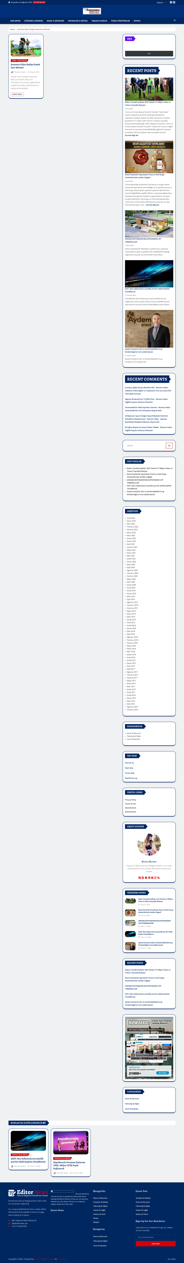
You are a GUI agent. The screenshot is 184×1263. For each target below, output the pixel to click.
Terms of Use (130, 804)
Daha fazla (17, 94)
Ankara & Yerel (99, 1214)
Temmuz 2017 (132, 675)
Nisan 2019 (131, 614)
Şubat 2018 (131, 654)
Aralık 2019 (131, 590)
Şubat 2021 (131, 558)
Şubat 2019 (131, 619)
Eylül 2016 (131, 704)
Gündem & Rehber (33, 20)
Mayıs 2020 (131, 579)
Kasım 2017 (131, 663)
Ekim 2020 (131, 564)
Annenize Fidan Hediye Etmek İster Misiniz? (33, 29)
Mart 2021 (131, 556)
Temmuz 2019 (132, 605)
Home (12, 29)
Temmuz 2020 (132, 573)
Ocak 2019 (131, 622)
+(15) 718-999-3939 (19, 1226)
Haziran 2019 (132, 608)
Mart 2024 (131, 524)
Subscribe (156, 1243)
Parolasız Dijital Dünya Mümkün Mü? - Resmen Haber (146, 387)
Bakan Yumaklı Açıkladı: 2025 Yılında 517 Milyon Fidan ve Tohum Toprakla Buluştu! (155, 900)
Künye (137, 20)
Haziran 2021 (132, 547)
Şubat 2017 (131, 689)
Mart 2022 (131, 535)
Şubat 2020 (131, 585)
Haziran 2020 (132, 576)
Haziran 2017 (132, 678)
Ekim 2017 (131, 666)
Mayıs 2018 (131, 646)
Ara (129, 38)
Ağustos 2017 (132, 672)
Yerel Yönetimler (120, 20)
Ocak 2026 (131, 518)
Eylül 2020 (131, 567)
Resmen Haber (20, 72)
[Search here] (175, 20)
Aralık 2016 (131, 695)
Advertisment (130, 808)
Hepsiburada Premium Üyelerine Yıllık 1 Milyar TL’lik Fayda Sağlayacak (69, 1165)
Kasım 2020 (131, 561)
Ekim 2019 (131, 596)
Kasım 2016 (131, 698)
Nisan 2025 (131, 521)
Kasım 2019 (131, 593)
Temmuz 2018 (132, 640)
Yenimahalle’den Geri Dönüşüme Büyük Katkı (143, 410)
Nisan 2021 (131, 553)
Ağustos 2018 (132, 637)
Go (169, 445)
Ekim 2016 (131, 701)
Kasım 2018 (131, 628)
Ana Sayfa (15, 20)
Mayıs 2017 (131, 680)
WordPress (38, 1259)
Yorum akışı (129, 773)
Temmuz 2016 (132, 710)
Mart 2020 (131, 582)
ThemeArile (61, 1259)
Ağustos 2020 (132, 570)
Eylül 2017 (131, 669)
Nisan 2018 (131, 649)
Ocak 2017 (131, 692)
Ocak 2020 (131, 588)
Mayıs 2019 (131, 611)
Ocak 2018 (131, 657)
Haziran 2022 (132, 529)
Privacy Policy (130, 800)
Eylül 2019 (131, 599)
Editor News (50, 1259)
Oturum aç (129, 763)
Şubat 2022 (131, 538)
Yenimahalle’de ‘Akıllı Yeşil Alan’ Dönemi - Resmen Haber (147, 407)
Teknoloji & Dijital (78, 20)
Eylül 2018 (131, 634)
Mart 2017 (131, 686)
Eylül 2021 (131, 544)
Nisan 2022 (131, 532)
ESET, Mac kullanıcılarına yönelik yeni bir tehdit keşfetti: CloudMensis (28, 1160)
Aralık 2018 (131, 625)
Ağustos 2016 (132, 707)
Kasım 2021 (131, 541)
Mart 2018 (131, 651)
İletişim (96, 1222)
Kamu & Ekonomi (55, 20)
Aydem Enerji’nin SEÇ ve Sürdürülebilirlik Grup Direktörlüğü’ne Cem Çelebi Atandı (155, 944)
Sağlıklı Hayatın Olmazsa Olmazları (139, 402)
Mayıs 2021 (131, 550)
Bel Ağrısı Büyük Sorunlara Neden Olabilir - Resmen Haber (148, 427)
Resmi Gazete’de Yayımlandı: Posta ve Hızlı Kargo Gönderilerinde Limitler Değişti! (155, 911)
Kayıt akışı (129, 768)
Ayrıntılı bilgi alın (131, 135)
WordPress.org (131, 778)
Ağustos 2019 (132, 602)
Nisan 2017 (131, 683)
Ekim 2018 (131, 631)
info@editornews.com (20, 1223)
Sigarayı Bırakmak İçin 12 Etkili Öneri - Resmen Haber (146, 399)
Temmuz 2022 (132, 527)
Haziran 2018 (132, 643)
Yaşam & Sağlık (99, 20)
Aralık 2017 (131, 660)
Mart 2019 (131, 617)
